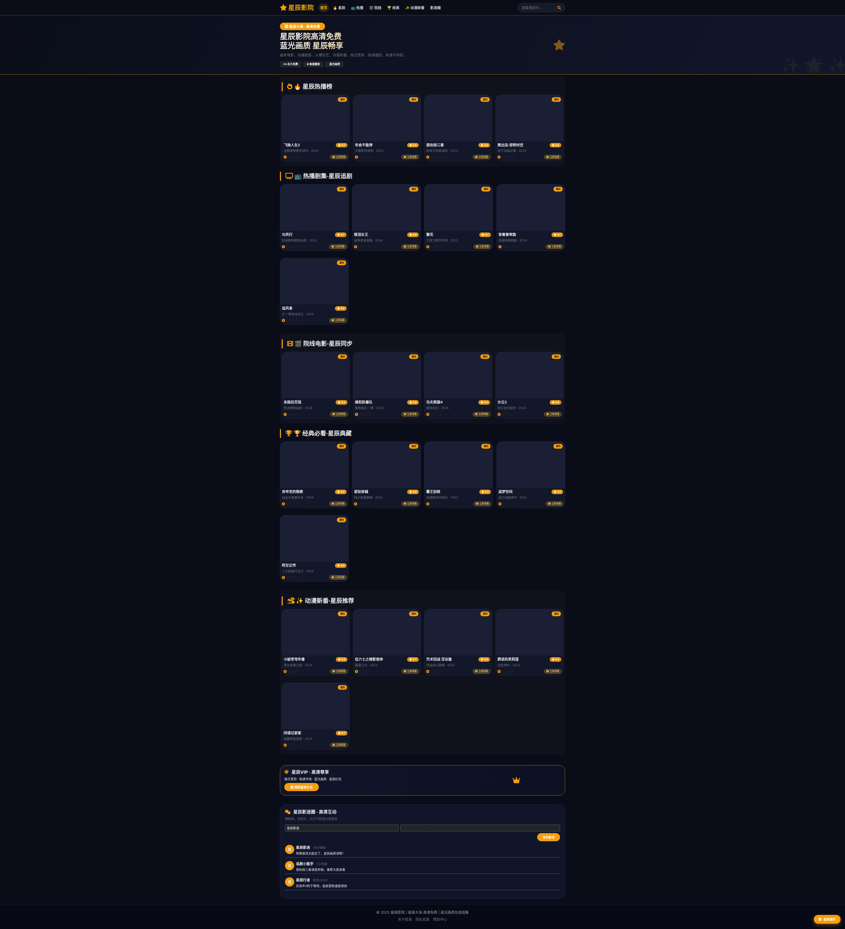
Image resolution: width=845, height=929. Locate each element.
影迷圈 (435, 7)
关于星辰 (405, 919)
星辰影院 (300, 7)
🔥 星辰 (339, 7)
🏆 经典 (393, 7)
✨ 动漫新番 (414, 7)
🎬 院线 (375, 7)
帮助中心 (440, 919)
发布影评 (548, 837)
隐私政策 (422, 919)
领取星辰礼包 (303, 787)
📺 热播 (357, 7)
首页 (323, 7)
